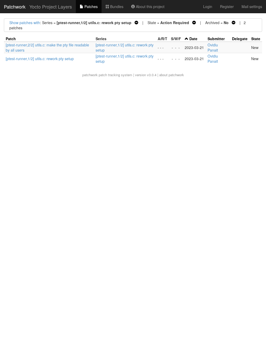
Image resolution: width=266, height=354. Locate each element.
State (255, 38)
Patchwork (14, 6)
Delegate (240, 38)
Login (207, 6)
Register (227, 6)
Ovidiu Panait (213, 47)
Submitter (216, 38)
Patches (90, 6)
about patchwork (171, 74)
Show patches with (24, 22)
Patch (11, 38)
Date (193, 38)
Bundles (116, 6)
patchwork (90, 74)
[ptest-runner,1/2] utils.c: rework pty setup (40, 58)
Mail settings (252, 6)
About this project (149, 6)
